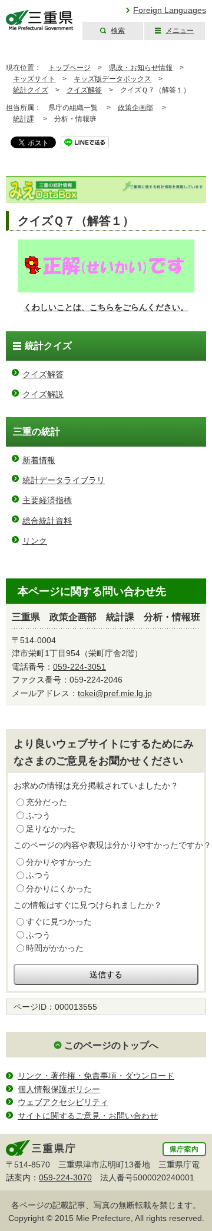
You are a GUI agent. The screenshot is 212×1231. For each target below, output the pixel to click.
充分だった (46, 802)
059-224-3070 (65, 1177)
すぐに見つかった (59, 921)
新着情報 (38, 460)
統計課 (23, 119)
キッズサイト (34, 79)
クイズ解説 (43, 394)
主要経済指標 (47, 500)
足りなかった (50, 828)
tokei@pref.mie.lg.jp (115, 693)
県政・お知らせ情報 (141, 68)
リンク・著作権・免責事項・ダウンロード (96, 1075)
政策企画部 (135, 108)
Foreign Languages (169, 10)
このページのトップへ (111, 1045)
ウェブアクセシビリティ (63, 1102)
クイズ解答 (84, 90)
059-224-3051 (79, 666)
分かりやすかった (59, 862)
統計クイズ (30, 90)
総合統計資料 (47, 520)
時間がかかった (55, 948)
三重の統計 (36, 432)
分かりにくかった (59, 888)
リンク (34, 540)
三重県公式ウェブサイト (40, 20)
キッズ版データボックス (112, 79)
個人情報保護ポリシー (59, 1089)
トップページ (69, 68)
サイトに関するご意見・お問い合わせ (88, 1115)
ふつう (38, 815)
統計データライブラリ (63, 480)
